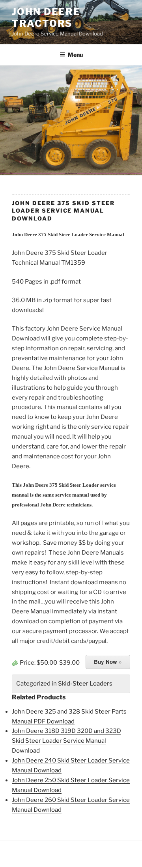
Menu (75, 54)
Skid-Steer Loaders (85, 683)
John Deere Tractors (46, 17)
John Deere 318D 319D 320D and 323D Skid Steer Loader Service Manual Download (66, 740)
